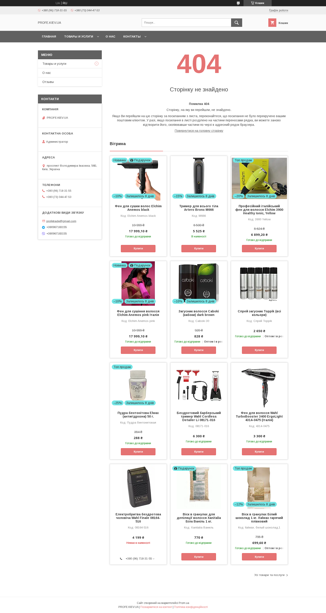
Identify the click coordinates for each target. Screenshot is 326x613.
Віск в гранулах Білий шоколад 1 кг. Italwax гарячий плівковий (259, 517)
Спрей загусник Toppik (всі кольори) (259, 313)
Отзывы (48, 82)
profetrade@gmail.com (61, 221)
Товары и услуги (78, 36)
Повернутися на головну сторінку (199, 130)
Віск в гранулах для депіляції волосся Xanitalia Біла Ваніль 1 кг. (199, 517)
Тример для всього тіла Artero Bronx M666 (198, 207)
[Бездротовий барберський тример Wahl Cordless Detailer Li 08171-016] (199, 385)
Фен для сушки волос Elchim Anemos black (138, 207)
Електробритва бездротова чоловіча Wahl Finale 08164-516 (138, 517)
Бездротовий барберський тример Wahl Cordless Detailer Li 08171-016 (199, 416)
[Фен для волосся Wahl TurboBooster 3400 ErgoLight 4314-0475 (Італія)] (259, 385)
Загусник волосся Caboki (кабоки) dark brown (199, 313)
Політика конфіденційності (191, 607)
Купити (138, 248)
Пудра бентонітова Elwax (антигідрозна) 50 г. (138, 414)
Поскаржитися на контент (156, 607)
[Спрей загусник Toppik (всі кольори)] (259, 283)
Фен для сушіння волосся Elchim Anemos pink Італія (138, 313)
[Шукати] (236, 22)
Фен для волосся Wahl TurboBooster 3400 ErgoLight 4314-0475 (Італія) (259, 416)
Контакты (132, 36)
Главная (49, 36)
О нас (110, 36)
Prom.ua (184, 603)
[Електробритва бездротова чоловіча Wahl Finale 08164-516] (138, 486)
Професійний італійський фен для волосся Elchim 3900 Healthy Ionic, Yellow (259, 209)
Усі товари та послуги (269, 575)
